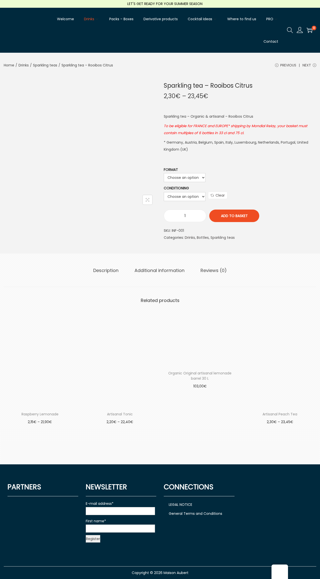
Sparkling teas (45, 65)
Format (171, 169)
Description (105, 270)
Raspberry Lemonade (40, 414)
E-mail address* (100, 503)
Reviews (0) (213, 270)
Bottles (203, 237)
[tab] (105, 270)
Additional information (159, 270)
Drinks (23, 65)
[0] (309, 30)
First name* (96, 521)
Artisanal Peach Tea (279, 414)
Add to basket (234, 215)
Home (9, 65)
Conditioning (176, 188)
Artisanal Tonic (120, 414)
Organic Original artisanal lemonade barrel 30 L (200, 376)
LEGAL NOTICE (180, 504)
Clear (220, 195)
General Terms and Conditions (195, 513)
